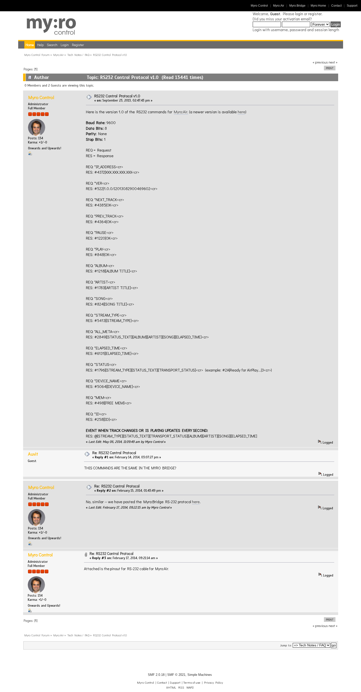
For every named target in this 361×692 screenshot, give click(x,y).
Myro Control (259, 5)
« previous (320, 62)
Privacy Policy (213, 682)
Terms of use (191, 682)
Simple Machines (199, 675)
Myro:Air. (181, 111)
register (314, 13)
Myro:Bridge (297, 5)
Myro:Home (318, 5)
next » (333, 62)
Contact (336, 5)
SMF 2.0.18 (156, 675)
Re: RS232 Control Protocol (114, 452)
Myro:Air (278, 5)
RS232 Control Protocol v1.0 (117, 95)
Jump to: (286, 645)
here (241, 111)
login (299, 13)
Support (352, 5)
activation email (296, 18)
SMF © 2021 (176, 675)
